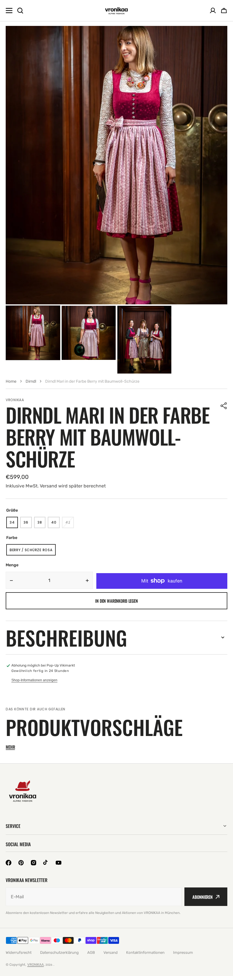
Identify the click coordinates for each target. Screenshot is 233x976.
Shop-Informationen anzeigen (34, 680)
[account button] (212, 10)
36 (28, 524)
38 (41, 524)
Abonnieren (202, 897)
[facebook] (8, 862)
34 (14, 524)
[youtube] (58, 862)
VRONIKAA (35, 965)
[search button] (20, 10)
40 (55, 524)
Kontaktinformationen (145, 952)
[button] (223, 405)
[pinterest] (21, 862)
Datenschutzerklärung (59, 952)
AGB (91, 952)
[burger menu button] (9, 10)
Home (11, 381)
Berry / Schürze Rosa (31, 551)
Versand (110, 952)
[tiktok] (46, 862)
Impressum (183, 952)
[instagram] (33, 862)
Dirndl (31, 381)
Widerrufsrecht (19, 952)
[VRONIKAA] (116, 10)
